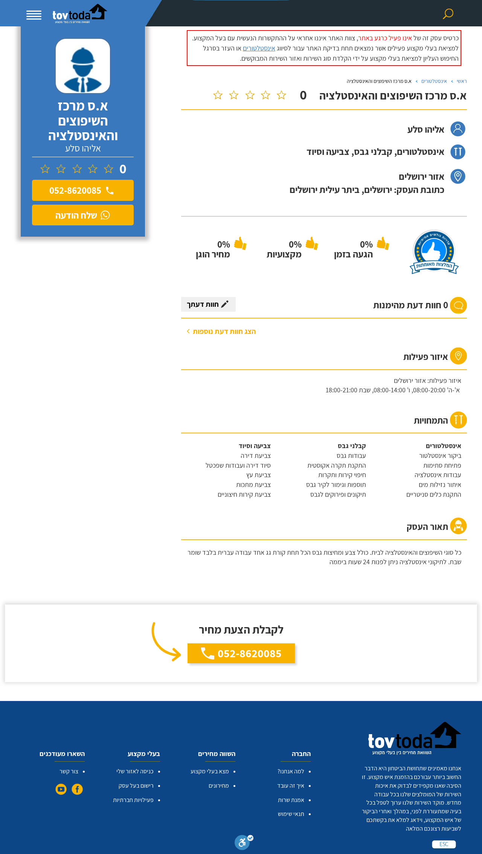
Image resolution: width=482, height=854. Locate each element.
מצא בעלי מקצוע (210, 771)
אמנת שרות (291, 800)
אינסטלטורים (259, 48)
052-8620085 (250, 653)
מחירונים (219, 786)
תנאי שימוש (291, 814)
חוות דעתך (203, 304)
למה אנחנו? (291, 771)
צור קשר (68, 771)
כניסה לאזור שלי (135, 771)
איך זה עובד (290, 786)
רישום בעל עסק (136, 786)
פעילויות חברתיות (133, 800)
